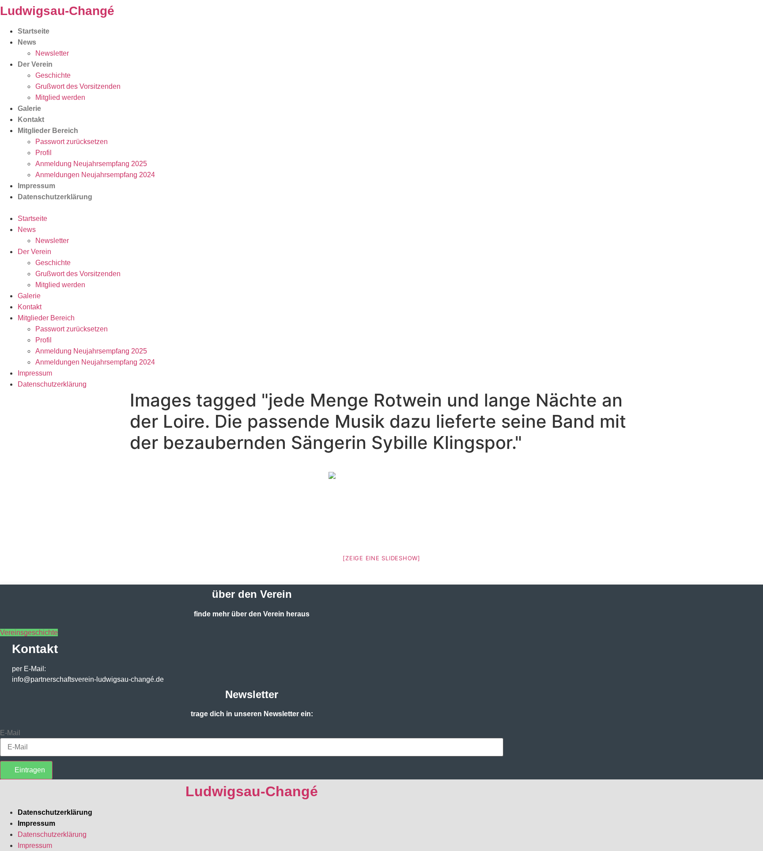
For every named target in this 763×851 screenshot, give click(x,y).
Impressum (36, 186)
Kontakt (31, 119)
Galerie (29, 108)
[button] (381, 207)
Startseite (33, 31)
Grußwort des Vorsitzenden (78, 86)
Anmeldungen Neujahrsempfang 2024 (95, 175)
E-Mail (10, 733)
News (27, 42)
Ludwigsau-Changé (57, 11)
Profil (43, 152)
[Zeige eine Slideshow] (381, 558)
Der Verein (35, 64)
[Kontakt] (2, 641)
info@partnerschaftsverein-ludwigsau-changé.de (88, 679)
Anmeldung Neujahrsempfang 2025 (91, 163)
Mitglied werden (60, 97)
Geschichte (53, 75)
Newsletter (52, 53)
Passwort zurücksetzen (71, 141)
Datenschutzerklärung (55, 197)
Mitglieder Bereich (48, 130)
